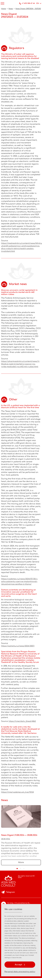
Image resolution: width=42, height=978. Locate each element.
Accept (19, 964)
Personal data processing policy (19, 972)
